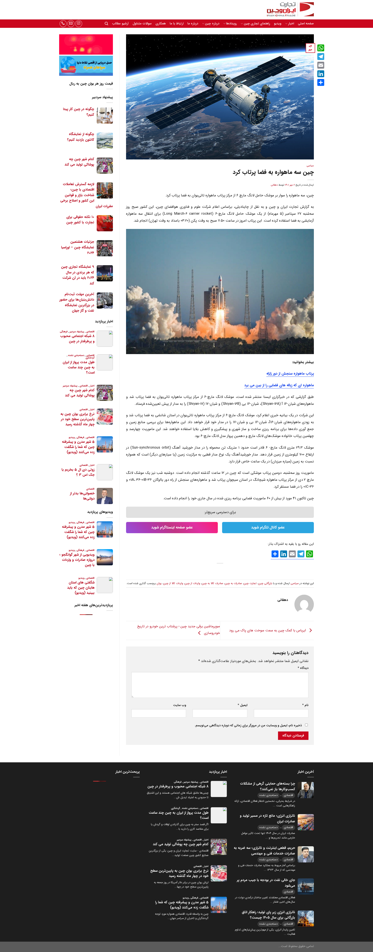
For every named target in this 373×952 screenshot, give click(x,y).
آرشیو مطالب (120, 23)
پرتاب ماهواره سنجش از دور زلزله (290, 374)
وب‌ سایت (179, 705)
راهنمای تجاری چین (257, 23)
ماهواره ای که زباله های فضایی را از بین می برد (279, 385)
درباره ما (192, 23)
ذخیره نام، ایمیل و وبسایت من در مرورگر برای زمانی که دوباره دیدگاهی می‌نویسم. (248, 725)
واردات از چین (192, 583)
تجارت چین (250, 583)
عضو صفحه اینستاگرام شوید (172, 527)
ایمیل (242, 705)
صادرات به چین (233, 583)
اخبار (291, 23)
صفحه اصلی (306, 23)
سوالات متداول (142, 23)
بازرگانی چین (265, 583)
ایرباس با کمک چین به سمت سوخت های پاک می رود (268, 630)
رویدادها (231, 23)
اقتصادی (288, 795)
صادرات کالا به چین (212, 583)
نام (305, 705)
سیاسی (310, 166)
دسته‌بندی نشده (268, 795)
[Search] (106, 23)
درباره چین (212, 23)
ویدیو (277, 23)
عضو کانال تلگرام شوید (268, 527)
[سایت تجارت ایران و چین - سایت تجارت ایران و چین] (288, 9)
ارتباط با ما (176, 23)
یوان (159, 583)
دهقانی (274, 185)
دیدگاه (303, 668)
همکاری (160, 23)
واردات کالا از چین (173, 583)
